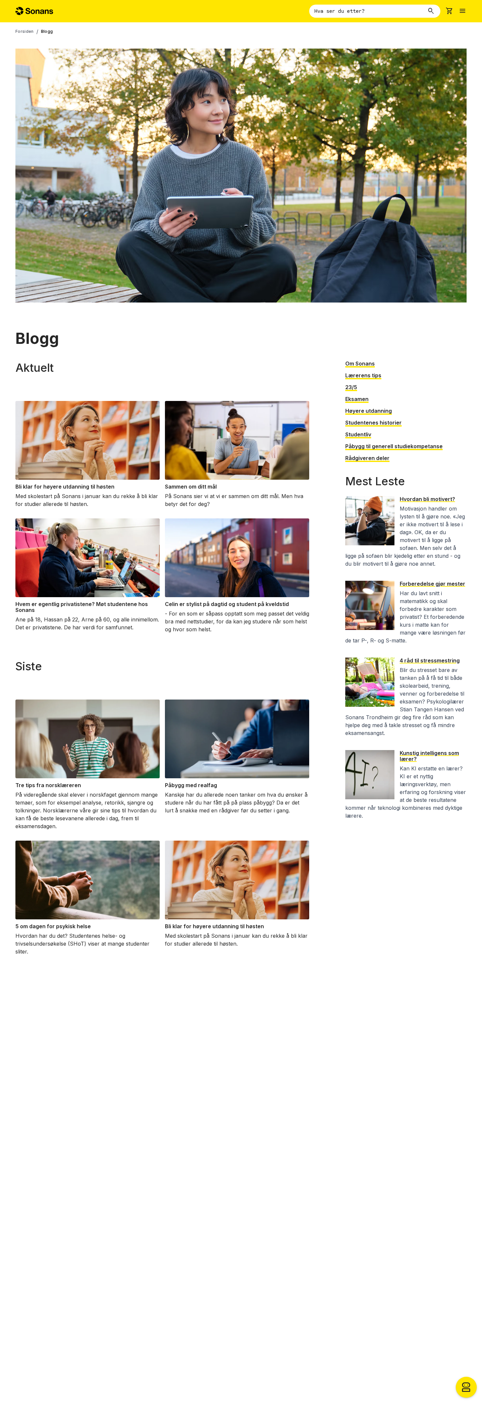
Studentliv (358, 434)
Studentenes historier (373, 422)
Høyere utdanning (368, 411)
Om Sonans (360, 363)
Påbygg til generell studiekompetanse (394, 446)
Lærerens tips (363, 375)
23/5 (351, 387)
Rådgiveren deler (367, 458)
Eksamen (357, 399)
